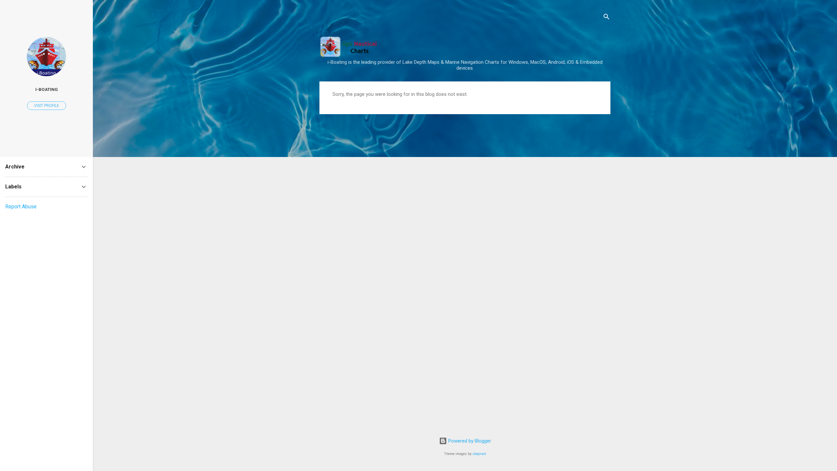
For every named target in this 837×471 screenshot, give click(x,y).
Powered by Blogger (469, 441)
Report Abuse (21, 206)
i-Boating (46, 89)
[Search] (606, 18)
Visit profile (46, 105)
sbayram (479, 454)
